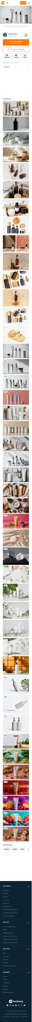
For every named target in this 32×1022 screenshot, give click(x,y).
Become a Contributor (9, 983)
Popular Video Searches (10, 959)
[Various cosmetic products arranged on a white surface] (16, 429)
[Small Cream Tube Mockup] (16, 538)
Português (6, 1000)
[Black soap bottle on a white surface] (16, 123)
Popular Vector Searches (10, 953)
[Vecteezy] (3, 3)
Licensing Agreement (9, 943)
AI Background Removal (10, 930)
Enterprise (6, 917)
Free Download (16, 42)
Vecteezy (5, 910)
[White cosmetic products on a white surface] (16, 383)
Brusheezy (6, 907)
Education (6, 920)
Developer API (7, 923)
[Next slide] (25, 866)
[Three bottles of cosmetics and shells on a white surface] (16, 460)
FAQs (4, 970)
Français (5, 1006)
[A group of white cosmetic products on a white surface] (16, 368)
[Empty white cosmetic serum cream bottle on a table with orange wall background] (16, 682)
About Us (5, 976)
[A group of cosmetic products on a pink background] (16, 414)
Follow (26, 36)
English (5, 993)
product (6, 866)
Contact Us (6, 973)
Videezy (5, 914)
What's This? (15, 63)
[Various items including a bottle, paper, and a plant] (16, 107)
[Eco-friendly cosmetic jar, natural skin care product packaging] (16, 138)
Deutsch (5, 1003)
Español (5, 996)
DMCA (4, 946)
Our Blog (5, 979)
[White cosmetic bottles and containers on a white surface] (16, 476)
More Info (7, 66)
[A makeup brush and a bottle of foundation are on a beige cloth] (16, 507)
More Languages (8, 1009)
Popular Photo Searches (10, 956)
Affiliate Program (8, 950)
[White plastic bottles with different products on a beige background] (16, 445)
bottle (15, 866)
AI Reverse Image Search (10, 926)
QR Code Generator (8, 933)
